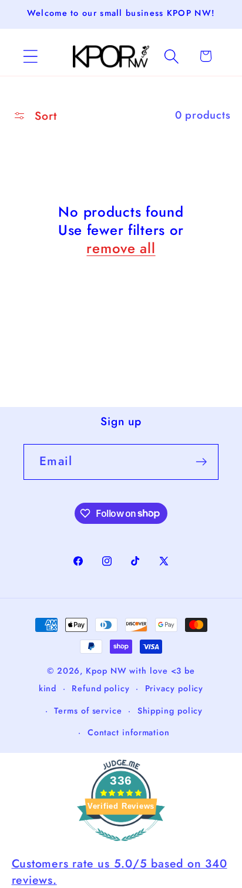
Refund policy (101, 688)
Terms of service (88, 711)
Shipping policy (170, 711)
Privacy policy (174, 688)
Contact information (129, 732)
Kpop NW (106, 671)
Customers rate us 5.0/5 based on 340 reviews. (119, 871)
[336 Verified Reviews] (121, 846)
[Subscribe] (201, 462)
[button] (30, 56)
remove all (120, 248)
